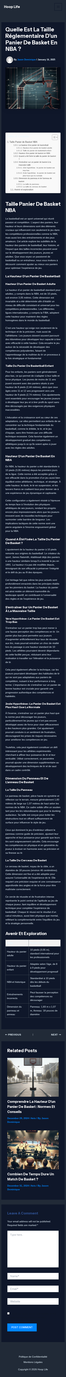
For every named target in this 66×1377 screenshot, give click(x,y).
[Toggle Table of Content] (53, 137)
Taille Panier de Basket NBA (23, 142)
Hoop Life (12, 7)
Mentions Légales (33, 1362)
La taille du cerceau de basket (35, 187)
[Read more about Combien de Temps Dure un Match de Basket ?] (33, 1149)
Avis (33, 1118)
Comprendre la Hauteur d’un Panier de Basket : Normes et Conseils (31, 1107)
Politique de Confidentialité (33, 1356)
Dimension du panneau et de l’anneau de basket (35, 179)
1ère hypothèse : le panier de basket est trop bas (39, 169)
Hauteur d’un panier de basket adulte (37, 148)
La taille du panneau (31, 184)
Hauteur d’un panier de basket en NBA (34, 153)
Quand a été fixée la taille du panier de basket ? (37, 157)
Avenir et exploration (23, 189)
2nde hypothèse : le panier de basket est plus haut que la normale (39, 174)
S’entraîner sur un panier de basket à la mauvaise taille (35, 163)
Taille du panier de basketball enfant (37, 151)
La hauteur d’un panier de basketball (33, 145)
